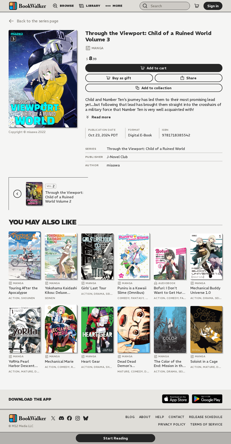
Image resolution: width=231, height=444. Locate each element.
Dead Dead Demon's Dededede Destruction (127, 363)
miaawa (113, 165)
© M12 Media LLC (21, 426)
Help (159, 417)
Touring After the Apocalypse (23, 290)
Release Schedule (205, 417)
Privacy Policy (172, 424)
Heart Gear (90, 361)
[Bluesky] (85, 418)
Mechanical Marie (59, 361)
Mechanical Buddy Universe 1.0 (205, 290)
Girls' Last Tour (93, 288)
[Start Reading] (43, 79)
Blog (130, 417)
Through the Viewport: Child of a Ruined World (146, 149)
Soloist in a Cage (204, 361)
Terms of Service (206, 424)
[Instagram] (77, 418)
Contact (177, 417)
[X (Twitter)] (53, 418)
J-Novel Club (117, 157)
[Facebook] (69, 418)
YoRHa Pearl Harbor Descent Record (22, 363)
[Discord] (61, 418)
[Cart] (197, 6)
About (145, 417)
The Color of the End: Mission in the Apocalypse (169, 363)
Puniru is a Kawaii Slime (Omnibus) (132, 290)
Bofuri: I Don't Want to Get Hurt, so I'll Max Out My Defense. (169, 290)
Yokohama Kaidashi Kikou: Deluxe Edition (61, 290)
